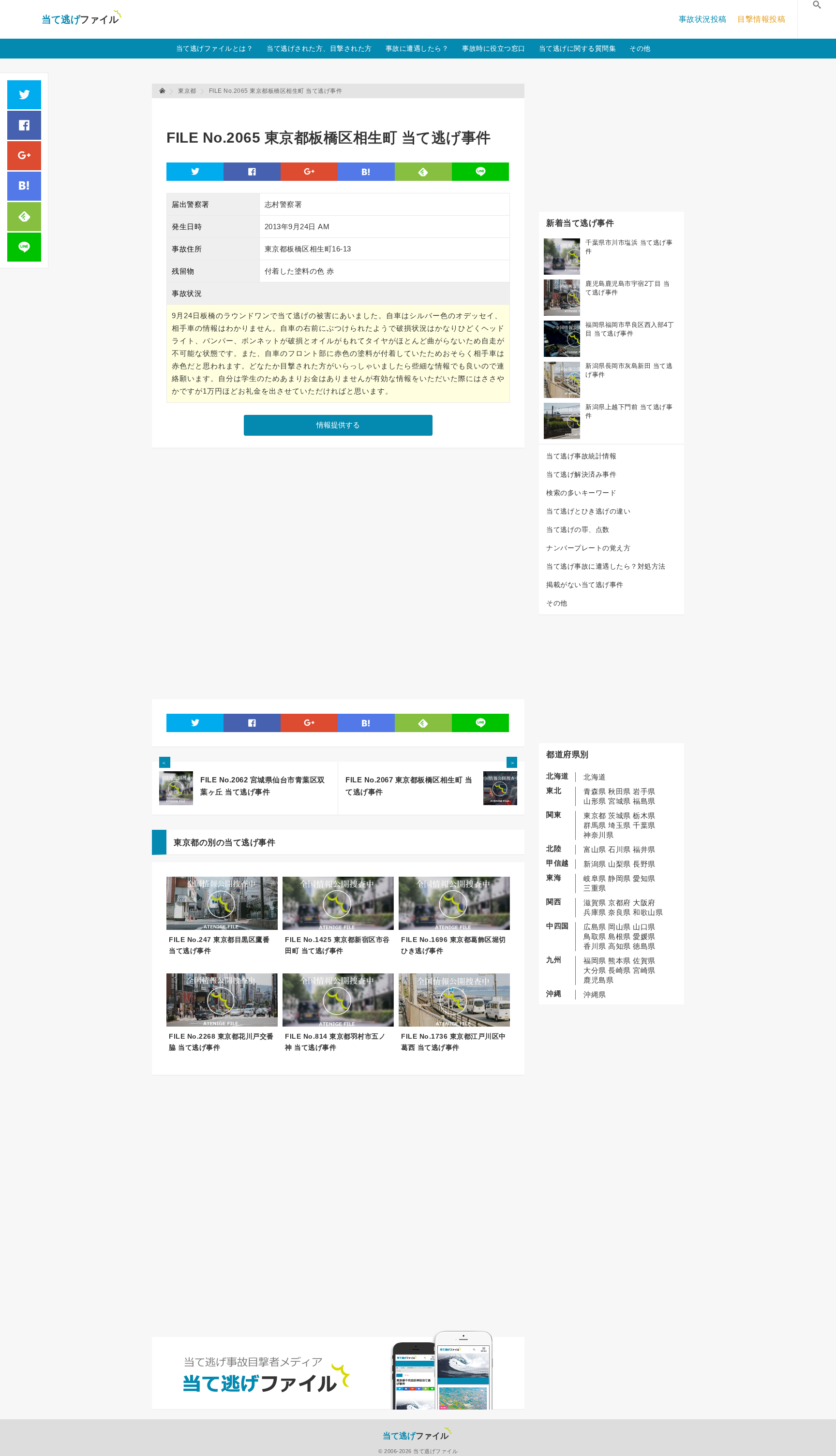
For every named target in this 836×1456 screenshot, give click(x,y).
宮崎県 (644, 970)
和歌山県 (648, 912)
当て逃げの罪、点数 (578, 529)
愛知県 (644, 878)
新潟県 (594, 864)
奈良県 (619, 912)
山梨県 (619, 864)
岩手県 (644, 791)
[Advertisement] (342, 109)
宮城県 (619, 801)
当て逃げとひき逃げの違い (588, 511)
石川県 (619, 849)
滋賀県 (594, 902)
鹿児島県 (598, 980)
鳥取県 (594, 936)
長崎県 (619, 970)
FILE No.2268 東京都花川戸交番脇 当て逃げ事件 (221, 1041)
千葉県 (644, 825)
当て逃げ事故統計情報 (581, 456)
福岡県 (594, 960)
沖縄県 (594, 994)
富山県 (594, 849)
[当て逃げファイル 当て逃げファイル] (163, 91)
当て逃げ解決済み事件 (581, 474)
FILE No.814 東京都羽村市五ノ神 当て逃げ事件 (335, 1041)
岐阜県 (594, 878)
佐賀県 (644, 960)
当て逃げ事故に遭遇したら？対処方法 (606, 566)
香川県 (594, 946)
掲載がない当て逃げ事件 (585, 584)
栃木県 (644, 815)
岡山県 (619, 927)
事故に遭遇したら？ (417, 48)
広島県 (594, 927)
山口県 (644, 927)
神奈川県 (598, 835)
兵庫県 (594, 912)
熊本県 (619, 960)
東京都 (594, 815)
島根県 (619, 936)
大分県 (594, 970)
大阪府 (644, 902)
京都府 (619, 902)
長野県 (644, 864)
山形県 (594, 801)
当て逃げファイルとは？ (215, 48)
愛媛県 (644, 936)
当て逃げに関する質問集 (577, 48)
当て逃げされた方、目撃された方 (319, 48)
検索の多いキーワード (581, 493)
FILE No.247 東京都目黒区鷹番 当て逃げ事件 (219, 945)
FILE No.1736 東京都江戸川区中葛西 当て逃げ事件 (453, 1041)
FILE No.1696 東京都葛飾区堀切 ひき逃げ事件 (453, 945)
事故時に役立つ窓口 (493, 48)
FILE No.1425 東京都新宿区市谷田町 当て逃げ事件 (337, 945)
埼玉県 (619, 825)
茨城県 (619, 815)
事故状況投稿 (703, 19)
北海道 (594, 777)
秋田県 (619, 791)
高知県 (619, 946)
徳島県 (644, 946)
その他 (640, 48)
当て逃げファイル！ (81, 19)
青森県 (594, 791)
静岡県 (619, 878)
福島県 (644, 801)
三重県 (594, 888)
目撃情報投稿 (761, 19)
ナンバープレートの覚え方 (588, 548)
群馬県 (594, 825)
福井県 (644, 849)
